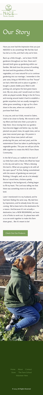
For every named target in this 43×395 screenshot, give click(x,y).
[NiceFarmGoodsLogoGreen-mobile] (8, 5)
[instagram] (18, 381)
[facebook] (24, 381)
